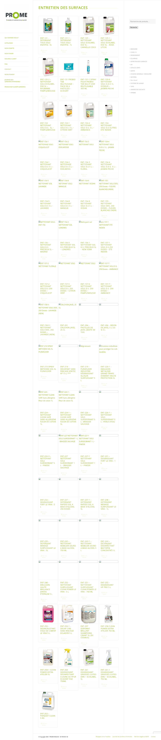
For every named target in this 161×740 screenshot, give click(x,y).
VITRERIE (133, 93)
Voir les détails (44, 51)
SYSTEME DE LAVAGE (137, 83)
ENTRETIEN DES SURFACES (139, 61)
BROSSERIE (134, 49)
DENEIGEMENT (135, 55)
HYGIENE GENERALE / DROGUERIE (141, 74)
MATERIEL (134, 77)
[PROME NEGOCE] (16, 16)
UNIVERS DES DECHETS (138, 90)
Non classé (134, 80)
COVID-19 (133, 52)
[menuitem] (16, 37)
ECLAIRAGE (134, 58)
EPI (131, 65)
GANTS (133, 71)
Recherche (133, 27)
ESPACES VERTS (135, 68)
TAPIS (132, 86)
